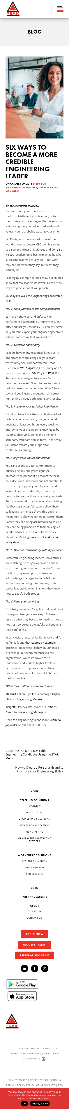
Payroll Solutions (34, 860)
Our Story (34, 911)
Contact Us (34, 917)
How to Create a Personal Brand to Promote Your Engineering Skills (39, 769)
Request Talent (34, 944)
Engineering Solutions (34, 818)
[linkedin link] (26, 968)
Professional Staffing (35, 825)
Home (35, 791)
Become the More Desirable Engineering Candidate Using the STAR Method (32, 754)
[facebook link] (36, 968)
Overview (35, 805)
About (34, 905)
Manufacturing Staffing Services (34, 840)
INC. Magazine (29, 368)
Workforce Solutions (34, 855)
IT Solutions (34, 812)
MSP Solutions (34, 867)
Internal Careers (34, 896)
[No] (64, 1098)
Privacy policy (40, 1103)
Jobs (34, 888)
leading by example (43, 642)
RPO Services (34, 874)
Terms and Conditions (26, 1053)
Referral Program (34, 955)
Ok (24, 1103)
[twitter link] (44, 969)
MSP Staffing (34, 831)
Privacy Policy (18, 1080)
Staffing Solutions (34, 800)
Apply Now (34, 934)
